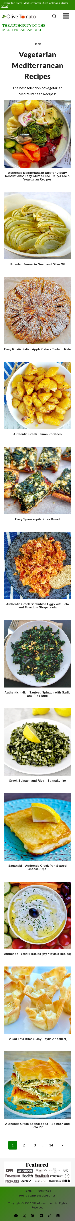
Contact (44, 1190)
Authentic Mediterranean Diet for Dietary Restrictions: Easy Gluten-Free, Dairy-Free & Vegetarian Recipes (37, 176)
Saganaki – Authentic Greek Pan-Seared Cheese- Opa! (37, 867)
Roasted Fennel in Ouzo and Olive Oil (37, 264)
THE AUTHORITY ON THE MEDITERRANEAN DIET (23, 28)
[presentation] (37, 134)
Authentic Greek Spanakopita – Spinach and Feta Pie (37, 1125)
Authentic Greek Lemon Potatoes (37, 434)
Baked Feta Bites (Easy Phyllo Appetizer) (37, 1039)
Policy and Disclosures (37, 1195)
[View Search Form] (54, 16)
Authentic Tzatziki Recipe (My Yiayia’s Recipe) (37, 953)
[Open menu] (68, 16)
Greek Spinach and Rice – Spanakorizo (37, 780)
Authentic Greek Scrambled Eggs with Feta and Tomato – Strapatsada (37, 606)
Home (38, 43)
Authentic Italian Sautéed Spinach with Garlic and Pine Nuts (37, 694)
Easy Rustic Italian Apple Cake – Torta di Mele (37, 349)
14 (51, 1145)
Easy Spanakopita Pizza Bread (37, 519)
